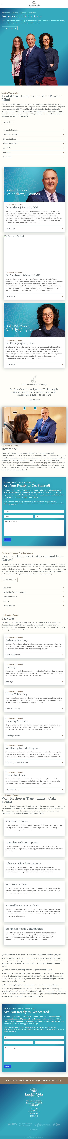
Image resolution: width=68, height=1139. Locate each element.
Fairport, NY (34, 1113)
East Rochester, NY (34, 1112)
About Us (7, 122)
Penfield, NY (34, 1115)
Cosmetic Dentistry (10, 130)
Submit (7, 540)
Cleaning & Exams (13, 735)
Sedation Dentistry (10, 134)
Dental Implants (9, 139)
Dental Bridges (9, 606)
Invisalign (7, 588)
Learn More (8, 28)
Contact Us (7, 157)
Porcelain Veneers (10, 597)
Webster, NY (34, 1116)
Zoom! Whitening (13, 708)
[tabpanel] (34, 48)
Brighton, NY (34, 1110)
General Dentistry (10, 143)
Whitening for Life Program (14, 592)
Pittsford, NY (34, 1108)
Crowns (6, 601)
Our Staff (6, 152)
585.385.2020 (34, 1105)
